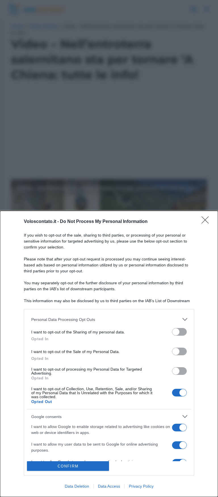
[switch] (179, 332)
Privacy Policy (141, 486)
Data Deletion (77, 486)
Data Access (109, 486)
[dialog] (109, 354)
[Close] (207, 221)
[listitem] (109, 319)
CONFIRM (68, 466)
